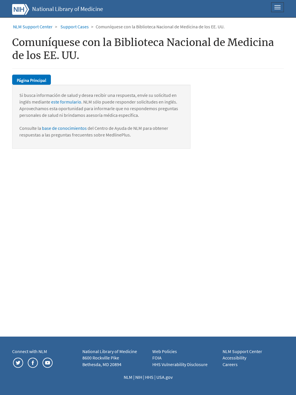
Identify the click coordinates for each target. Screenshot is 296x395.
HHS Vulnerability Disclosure (180, 364)
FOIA (157, 358)
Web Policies (164, 351)
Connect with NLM (29, 351)
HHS (149, 377)
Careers (230, 364)
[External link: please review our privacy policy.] (18, 362)
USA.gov (164, 377)
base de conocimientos (64, 128)
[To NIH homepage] (20, 8)
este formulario (66, 102)
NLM (128, 377)
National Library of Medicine (67, 9)
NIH (139, 377)
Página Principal (31, 80)
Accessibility (234, 358)
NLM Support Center (33, 26)
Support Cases (74, 26)
